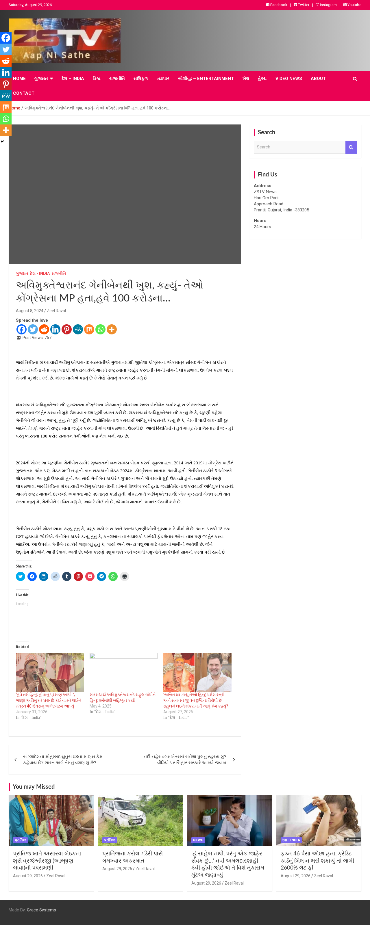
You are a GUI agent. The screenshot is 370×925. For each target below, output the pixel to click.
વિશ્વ (97, 78)
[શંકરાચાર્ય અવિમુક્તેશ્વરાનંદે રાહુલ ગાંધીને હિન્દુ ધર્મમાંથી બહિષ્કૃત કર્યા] (124, 672)
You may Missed (34, 787)
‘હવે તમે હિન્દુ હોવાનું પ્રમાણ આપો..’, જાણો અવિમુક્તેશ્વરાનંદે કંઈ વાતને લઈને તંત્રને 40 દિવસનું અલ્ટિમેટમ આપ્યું (48, 700)
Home (19, 78)
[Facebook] (21, 329)
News (198, 840)
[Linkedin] (55, 329)
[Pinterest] (67, 329)
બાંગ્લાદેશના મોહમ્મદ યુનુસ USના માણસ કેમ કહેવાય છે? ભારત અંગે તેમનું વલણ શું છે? (63, 759)
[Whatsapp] (100, 329)
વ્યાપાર (163, 78)
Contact (23, 93)
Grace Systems (41, 910)
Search (351, 147)
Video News (288, 78)
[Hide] (2, 141)
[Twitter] (33, 329)
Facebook (278, 5)
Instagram (328, 5)
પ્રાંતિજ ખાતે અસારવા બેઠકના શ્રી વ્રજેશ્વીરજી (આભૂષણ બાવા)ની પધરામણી (47, 861)
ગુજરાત (41, 78)
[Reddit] (44, 329)
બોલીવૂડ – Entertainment (206, 78)
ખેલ (246, 78)
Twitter (303, 5)
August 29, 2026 (28, 876)
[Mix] (89, 329)
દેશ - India (40, 273)
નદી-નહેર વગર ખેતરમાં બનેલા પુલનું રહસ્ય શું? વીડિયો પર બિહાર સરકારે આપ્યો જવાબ (185, 759)
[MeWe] (78, 329)
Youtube (354, 5)
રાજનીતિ (117, 78)
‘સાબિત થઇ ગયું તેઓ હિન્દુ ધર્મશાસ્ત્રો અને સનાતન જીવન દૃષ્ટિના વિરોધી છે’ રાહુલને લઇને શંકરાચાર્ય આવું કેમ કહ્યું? (195, 700)
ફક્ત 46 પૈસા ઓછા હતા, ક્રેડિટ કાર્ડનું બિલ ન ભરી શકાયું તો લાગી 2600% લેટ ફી (317, 861)
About (318, 78)
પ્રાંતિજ (20, 840)
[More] (112, 329)
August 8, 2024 (29, 310)
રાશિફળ (141, 78)
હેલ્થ (262, 78)
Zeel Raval (56, 310)
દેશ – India (73, 78)
